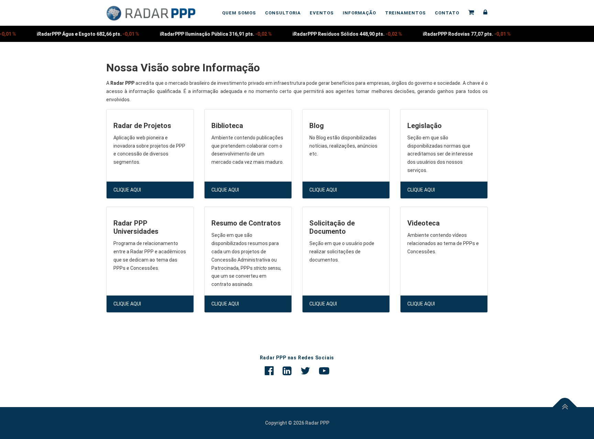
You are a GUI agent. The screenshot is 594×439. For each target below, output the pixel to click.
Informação (359, 12)
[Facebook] (269, 371)
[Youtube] (324, 371)
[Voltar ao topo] (565, 407)
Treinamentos (405, 12)
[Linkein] (287, 371)
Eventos (322, 12)
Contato (447, 12)
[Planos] (471, 13)
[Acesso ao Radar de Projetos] (483, 13)
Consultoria (283, 12)
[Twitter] (305, 371)
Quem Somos (239, 12)
